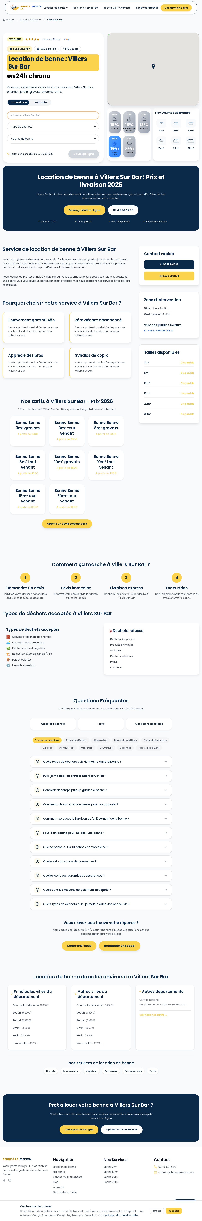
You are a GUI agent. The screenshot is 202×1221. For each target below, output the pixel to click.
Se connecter (149, 7)
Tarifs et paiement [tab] (148, 747)
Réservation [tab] (100, 740)
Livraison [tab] (48, 747)
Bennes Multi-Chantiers (117, 7)
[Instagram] (9, 1180)
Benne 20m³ (111, 1177)
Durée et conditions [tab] (125, 740)
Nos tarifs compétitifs (85, 7)
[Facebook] (4, 1180)
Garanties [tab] (125, 747)
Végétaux (91, 1071)
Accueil (10, 19)
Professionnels (133, 1071)
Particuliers (111, 1071)
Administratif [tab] (66, 747)
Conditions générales (149, 724)
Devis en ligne (84, 154)
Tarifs (101, 724)
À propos (58, 1187)
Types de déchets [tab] (76, 740)
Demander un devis (65, 1192)
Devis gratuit (170, 276)
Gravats (50, 1071)
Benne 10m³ (111, 1172)
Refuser (156, 1210)
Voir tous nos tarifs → (153, 1015)
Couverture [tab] (106, 747)
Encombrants (70, 1071)
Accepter (174, 1210)
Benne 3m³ (110, 1167)
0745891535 (170, 264)
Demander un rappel (119, 946)
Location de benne (54, 7)
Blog (138, 7)
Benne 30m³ (111, 1182)
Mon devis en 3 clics (176, 7)
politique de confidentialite (121, 1215)
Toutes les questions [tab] (47, 740)
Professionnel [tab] (19, 102)
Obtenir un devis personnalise (67, 524)
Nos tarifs (59, 1172)
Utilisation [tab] (87, 747)
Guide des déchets (53, 724)
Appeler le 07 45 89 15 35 (121, 1129)
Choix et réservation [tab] (155, 740)
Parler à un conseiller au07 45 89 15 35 (32, 154)
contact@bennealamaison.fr (176, 1172)
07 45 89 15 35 (123, 210)
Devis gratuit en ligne (84, 210)
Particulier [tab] (41, 102)
